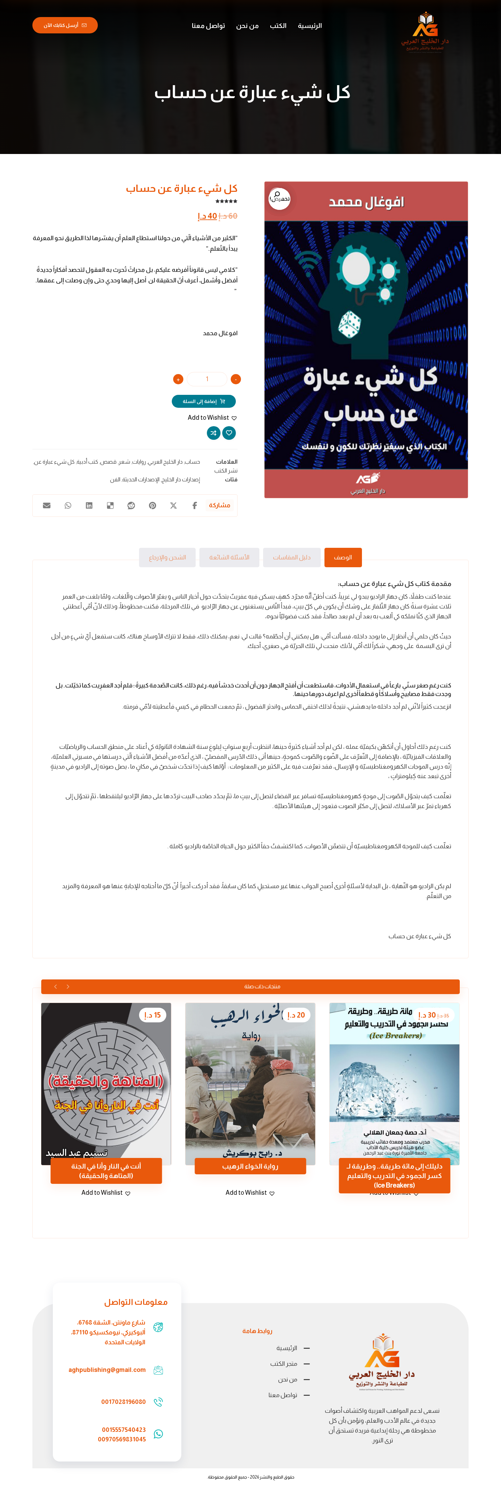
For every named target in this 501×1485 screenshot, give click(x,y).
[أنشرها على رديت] (131, 505)
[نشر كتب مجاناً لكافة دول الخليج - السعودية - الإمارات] (425, 33)
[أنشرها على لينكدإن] (89, 505)
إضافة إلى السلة (200, 401)
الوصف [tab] (343, 557)
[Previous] (68, 986)
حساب (192, 462)
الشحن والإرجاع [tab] (167, 557)
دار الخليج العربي (165, 462)
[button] (277, 194)
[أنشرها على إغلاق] (173, 505)
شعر (124, 462)
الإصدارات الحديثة (141, 479)
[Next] (56, 986)
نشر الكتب (226, 470)
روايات (139, 462)
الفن (115, 479)
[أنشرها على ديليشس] (110, 505)
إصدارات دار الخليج (181, 479)
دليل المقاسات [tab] (292, 557)
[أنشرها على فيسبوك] (195, 505)
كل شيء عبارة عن (54, 462)
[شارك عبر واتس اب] (68, 505)
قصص (108, 462)
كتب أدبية (87, 462)
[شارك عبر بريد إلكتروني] (47, 505)
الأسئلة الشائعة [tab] (229, 557)
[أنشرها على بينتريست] (152, 505)
